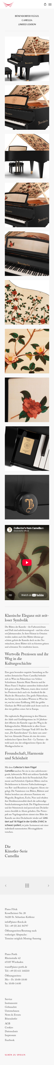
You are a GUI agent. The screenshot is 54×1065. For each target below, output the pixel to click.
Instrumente (11, 1003)
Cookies (9, 1027)
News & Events (13, 1015)
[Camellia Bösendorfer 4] (28, 157)
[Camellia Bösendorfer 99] (28, 303)
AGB (7, 1024)
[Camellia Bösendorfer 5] (28, 205)
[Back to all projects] (27, 885)
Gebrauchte (11, 1007)
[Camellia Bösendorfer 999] (28, 352)
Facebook (9, 1040)
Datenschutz (11, 1031)
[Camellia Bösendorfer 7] (28, 400)
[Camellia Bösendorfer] (28, 108)
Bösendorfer (11, 1019)
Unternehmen (12, 1011)
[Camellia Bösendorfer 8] (28, 449)
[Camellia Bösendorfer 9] (28, 498)
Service (8, 999)
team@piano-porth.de (16, 967)
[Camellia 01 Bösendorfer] (28, 59)
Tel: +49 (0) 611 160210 (17, 971)
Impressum (10, 1035)
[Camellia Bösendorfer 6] (28, 254)
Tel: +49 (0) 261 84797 (16, 926)
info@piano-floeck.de (16, 922)
